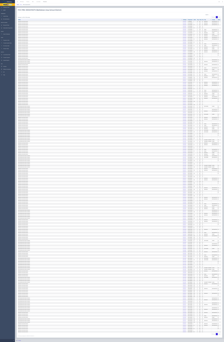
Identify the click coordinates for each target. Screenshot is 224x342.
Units (195, 19)
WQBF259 (184, 50)
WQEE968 (184, 106)
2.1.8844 (19, 340)
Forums (27, 1)
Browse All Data (6, 25)
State (219, 19)
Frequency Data (6, 40)
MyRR (4, 10)
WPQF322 (184, 59)
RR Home (22, 1)
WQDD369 (184, 35)
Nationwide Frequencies (7, 27)
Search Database (6, 34)
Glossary (5, 66)
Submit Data (5, 16)
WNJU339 (184, 130)
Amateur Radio (6, 48)
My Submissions (6, 19)
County (213, 19)
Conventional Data (6, 54)
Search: (207, 14)
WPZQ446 (184, 21)
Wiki (33, 1)
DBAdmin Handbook (7, 69)
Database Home (6, 7)
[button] (219, 1)
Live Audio (38, 1)
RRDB (18, 4)
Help (4, 74)
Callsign (184, 19)
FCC (21, 4)
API (4, 72)
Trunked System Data (7, 43)
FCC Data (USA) (6, 45)
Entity (19, 19)
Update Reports (6, 60)
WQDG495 (184, 24)
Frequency (190, 19)
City (205, 19)
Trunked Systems (6, 57)
